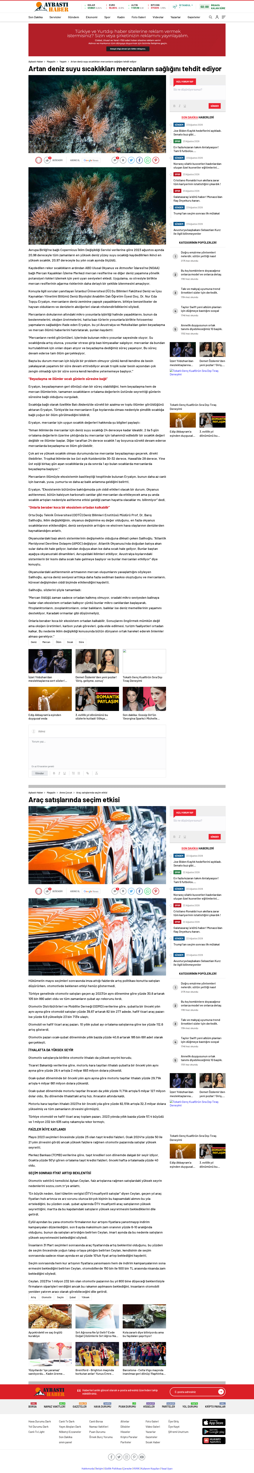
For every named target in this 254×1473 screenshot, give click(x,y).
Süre (81, 642)
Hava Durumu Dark (39, 1421)
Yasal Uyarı (167, 1468)
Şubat (73, 1297)
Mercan (46, 642)
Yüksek (85, 1297)
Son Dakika (35, 17)
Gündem (73, 17)
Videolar (158, 17)
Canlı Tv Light (36, 1431)
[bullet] (78, 773)
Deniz (34, 642)
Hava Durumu (102, 1405)
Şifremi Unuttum (178, 1431)
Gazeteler (194, 17)
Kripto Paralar (215, 1405)
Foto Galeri (139, 17)
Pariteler (168, 1405)
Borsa (32, 1405)
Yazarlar (176, 17)
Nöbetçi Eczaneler (70, 1431)
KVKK (136, 1468)
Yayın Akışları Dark (70, 1426)
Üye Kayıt (174, 1426)
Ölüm (58, 642)
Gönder (39, 773)
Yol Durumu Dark (38, 1426)
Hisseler (149, 1405)
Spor (107, 17)
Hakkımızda (88, 1468)
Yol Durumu (190, 1405)
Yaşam (63, 61)
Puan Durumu (127, 1405)
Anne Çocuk (66, 792)
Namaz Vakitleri (54, 1405)
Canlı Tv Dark (67, 1421)
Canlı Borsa (96, 1421)
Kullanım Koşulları (150, 1468)
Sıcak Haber (153, 1442)
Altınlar (124, 1421)
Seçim (60, 1297)
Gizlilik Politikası (113, 1468)
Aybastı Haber (35, 61)
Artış (33, 1297)
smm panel (65, 1442)
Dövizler (125, 1426)
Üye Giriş (173, 1421)
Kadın (121, 17)
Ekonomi (91, 17)
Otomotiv (46, 1297)
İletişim (99, 1468)
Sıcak (70, 642)
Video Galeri (153, 1426)
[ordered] (73, 773)
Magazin (51, 61)
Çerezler (127, 1468)
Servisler (55, 17)
